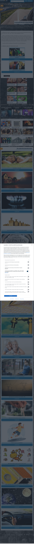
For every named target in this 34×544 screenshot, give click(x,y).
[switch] (28, 262)
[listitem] (17, 260)
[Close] (32, 245)
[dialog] (17, 272)
